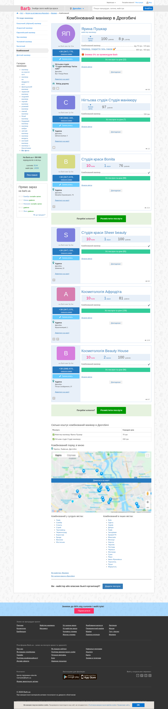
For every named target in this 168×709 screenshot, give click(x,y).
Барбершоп (21, 631)
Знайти (148, 8)
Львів (58, 520)
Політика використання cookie (63, 652)
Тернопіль (112, 562)
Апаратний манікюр (24, 28)
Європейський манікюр (26, 32)
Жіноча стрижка (69, 635)
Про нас (20, 649)
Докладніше (116, 72)
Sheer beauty (103, 233)
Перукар (20, 625)
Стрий (58, 527)
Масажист (44, 628)
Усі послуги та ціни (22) (115, 60)
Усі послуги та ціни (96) (115, 370)
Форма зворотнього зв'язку (27, 681)
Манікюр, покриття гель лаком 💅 (98, 49)
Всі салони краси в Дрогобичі (63, 576)
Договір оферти (23, 661)
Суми (110, 554)
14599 (36, 168)
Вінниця (111, 540)
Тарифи (20, 655)
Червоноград (61, 532)
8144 (36, 165)
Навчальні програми (94, 649)
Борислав (60, 535)
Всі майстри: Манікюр (60, 573)
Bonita (98, 159)
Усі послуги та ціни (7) (116, 120)
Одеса (110, 522)
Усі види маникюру (25, 18)
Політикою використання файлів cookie (102, 705)
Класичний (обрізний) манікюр (29, 23)
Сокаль (59, 525)
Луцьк (110, 564)
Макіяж (89, 631)
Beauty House (105, 351)
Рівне (110, 557)
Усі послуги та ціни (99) (115, 178)
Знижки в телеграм (93, 658)
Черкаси (111, 549)
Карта (88, 655)
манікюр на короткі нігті (26, 72)
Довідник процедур (59, 661)
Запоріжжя (112, 532)
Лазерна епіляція (93, 635)
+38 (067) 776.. (66, 52)
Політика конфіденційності (27, 658)
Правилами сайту (123, 705)
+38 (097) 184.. (66, 251)
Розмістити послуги (111, 218)
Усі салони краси (69, 625)
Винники (59, 540)
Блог (53, 658)
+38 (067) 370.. (66, 310)
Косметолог (21, 628)
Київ (109, 520)
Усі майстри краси (70, 628)
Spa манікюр (22, 37)
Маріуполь (112, 567)
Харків (110, 525)
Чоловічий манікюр (24, 42)
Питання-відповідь (58, 655)
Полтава (111, 547)
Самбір (59, 522)
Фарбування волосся (94, 625)
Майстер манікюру (47, 625)
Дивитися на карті (62, 79)
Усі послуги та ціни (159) (116, 311)
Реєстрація (139, 2)
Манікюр (112, 635)
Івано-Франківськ (115, 559)
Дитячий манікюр (23, 55)
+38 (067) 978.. (66, 178)
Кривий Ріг (112, 535)
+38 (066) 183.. (66, 119)
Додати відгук (86, 67)
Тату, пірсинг (114, 631)
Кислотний (21, 46)
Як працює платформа (26, 652)
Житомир (112, 552)
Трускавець (60, 530)
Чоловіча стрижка (70, 631)
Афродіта (101, 292)
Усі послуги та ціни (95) (115, 251)
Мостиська (60, 542)
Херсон (111, 542)
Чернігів (111, 545)
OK (138, 705)
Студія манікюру (109, 100)
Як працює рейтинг (59, 649)
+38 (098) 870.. (66, 369)
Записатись (67, 59)
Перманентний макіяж (95, 628)
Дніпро (111, 527)
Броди (58, 537)
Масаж (111, 628)
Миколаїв (112, 537)
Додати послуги (112, 586)
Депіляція (113, 625)
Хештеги (89, 652)
